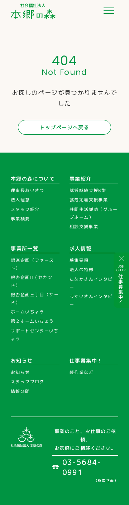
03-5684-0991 (81, 467)
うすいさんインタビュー (94, 301)
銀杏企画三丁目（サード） (35, 299)
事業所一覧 (24, 248)
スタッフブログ (27, 382)
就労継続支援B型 (88, 191)
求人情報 (81, 248)
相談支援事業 (84, 226)
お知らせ (20, 373)
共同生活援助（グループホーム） (94, 213)
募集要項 (79, 261)
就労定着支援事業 (89, 200)
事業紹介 (81, 178)
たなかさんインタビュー (94, 283)
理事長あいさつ (27, 191)
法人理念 (20, 200)
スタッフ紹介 (25, 209)
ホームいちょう (27, 312)
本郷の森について (33, 178)
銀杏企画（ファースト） (32, 264)
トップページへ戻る (65, 127)
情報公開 (20, 391)
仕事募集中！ (86, 360)
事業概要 (20, 219)
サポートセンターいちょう (35, 335)
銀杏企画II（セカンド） (31, 282)
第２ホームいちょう (32, 321)
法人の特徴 (82, 270)
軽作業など (82, 373)
